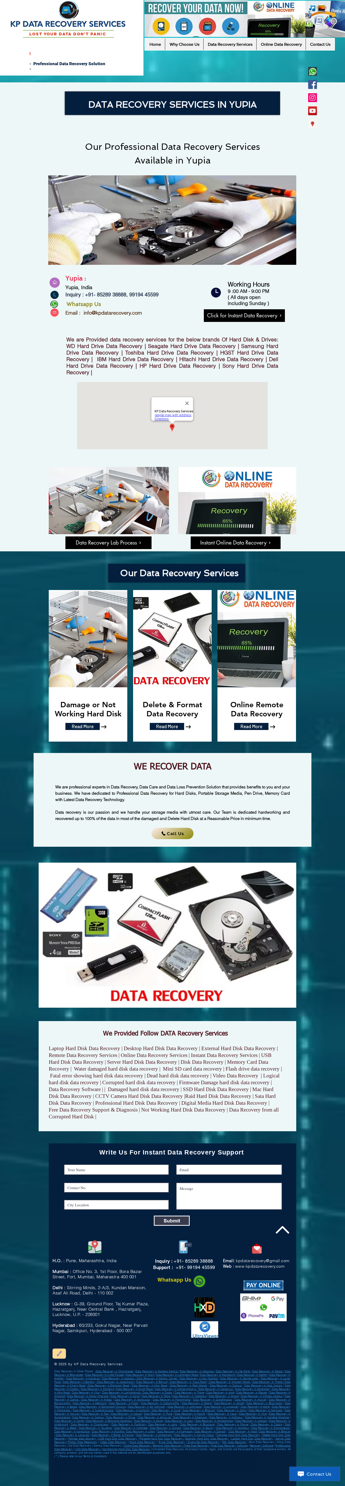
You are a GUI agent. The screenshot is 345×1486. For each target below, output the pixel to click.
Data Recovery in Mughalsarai (131, 1464)
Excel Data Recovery (172, 1442)
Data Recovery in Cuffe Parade (104, 1375)
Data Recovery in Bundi (141, 1470)
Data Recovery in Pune (158, 1414)
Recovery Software (261, 1445)
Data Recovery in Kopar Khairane (88, 1396)
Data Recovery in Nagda (71, 1474)
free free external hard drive (170, 1475)
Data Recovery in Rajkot (197, 1403)
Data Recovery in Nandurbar (218, 1462)
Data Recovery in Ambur (130, 1460)
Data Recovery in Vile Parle (233, 1371)
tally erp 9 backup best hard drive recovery (82, 1477)
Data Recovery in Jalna (162, 1424)
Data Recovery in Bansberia (229, 1468)
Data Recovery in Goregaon (252, 1389)
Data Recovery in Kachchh (133, 1410)
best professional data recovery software (74, 1481)
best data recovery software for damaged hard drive (198, 1475)
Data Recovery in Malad (267, 1371)
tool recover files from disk (114, 1479)
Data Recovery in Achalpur (68, 1462)
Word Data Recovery (142, 1442)
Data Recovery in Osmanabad (124, 1462)
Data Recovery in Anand (224, 1396)
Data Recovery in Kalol (221, 1460)
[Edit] (59, 1354)
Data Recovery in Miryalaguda (72, 1470)
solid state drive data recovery (157, 1483)
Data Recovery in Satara (266, 1424)
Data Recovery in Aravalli (250, 1399)
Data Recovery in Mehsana (90, 1403)
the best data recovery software (187, 1481)
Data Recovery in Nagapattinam (215, 1470)
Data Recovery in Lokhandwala (121, 1392)
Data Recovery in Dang (231, 1410)
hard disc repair (86, 1479)
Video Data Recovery (113, 1442)
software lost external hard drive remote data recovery (207, 1479)
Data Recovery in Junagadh (221, 1406)
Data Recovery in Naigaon (118, 1378)
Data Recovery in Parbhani (128, 1424)
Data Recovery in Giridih (147, 1460)
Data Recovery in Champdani (164, 1462)
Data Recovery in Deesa (183, 1462)
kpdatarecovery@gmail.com (262, 1260)
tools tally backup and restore (88, 1475)
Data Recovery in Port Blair (66, 1466)
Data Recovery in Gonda (184, 1460)
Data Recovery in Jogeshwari (115, 1382)
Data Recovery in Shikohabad (124, 1466)
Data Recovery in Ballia (211, 1468)
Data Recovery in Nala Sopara (263, 1385)
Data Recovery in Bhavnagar (264, 1403)
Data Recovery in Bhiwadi (194, 1468)
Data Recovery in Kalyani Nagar (194, 1435)
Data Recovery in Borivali (151, 1382)
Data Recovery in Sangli (69, 1421)
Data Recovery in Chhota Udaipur (262, 1396)
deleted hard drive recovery (209, 1481)
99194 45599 (143, 295)
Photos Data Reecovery (82, 1442)
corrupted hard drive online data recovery (88, 1483)
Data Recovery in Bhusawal (197, 1424)
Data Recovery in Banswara (90, 1474)
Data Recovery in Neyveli (69, 1468)
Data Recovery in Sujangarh (145, 1472)
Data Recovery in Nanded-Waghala (267, 1417)
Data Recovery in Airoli (220, 1392)
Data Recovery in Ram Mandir (188, 1385)
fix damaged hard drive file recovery (175, 1479)
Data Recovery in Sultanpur (85, 1466)
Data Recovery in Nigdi (243, 1431)
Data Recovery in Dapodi (210, 1431)
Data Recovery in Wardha (218, 1466)
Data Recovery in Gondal (86, 1462)
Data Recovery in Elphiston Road (108, 1385)
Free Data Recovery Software (229, 1445)
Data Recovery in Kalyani (224, 1472)
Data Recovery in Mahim (252, 1375)
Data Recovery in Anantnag (151, 1464)
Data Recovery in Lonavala (72, 1435)
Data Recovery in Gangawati (123, 1468)
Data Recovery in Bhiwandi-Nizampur (109, 1421)
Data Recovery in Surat (166, 1410)
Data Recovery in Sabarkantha (160, 1403)
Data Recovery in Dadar (157, 1392)
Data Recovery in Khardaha (232, 1464)
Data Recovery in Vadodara (189, 1396)
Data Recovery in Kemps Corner (157, 1378)
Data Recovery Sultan (141, 1468)
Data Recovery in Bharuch (199, 1410)
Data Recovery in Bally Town (203, 1460)
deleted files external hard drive (151, 1479)
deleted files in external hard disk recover (125, 1475)
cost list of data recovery (113, 1481)
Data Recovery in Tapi (95, 1414)
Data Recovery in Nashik (190, 1414)
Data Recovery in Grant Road (134, 1389)
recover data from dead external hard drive (218, 1477)
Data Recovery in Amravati (154, 1417)
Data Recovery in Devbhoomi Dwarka (102, 1406)
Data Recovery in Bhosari (274, 1431)
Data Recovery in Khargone (200, 1466)
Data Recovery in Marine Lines (239, 1378)
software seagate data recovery (113, 1483)
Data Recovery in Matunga (197, 1371)
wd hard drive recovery (138, 1477)
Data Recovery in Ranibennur (237, 1466)
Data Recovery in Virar (86, 1392)
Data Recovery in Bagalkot (104, 1462)
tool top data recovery (132, 1483)
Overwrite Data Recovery (203, 1442)
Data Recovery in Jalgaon (251, 1421)
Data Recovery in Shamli (162, 1466)
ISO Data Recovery (88, 1449)
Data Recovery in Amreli (86, 1468)
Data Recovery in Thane (267, 1382)
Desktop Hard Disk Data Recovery (207, 1438)
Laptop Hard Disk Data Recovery (252, 1438)
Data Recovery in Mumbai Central (157, 1371)
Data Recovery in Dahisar (226, 1385)
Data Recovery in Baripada (111, 1464)
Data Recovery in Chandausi (166, 1460)
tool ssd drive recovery (105, 1477)
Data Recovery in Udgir (109, 1470)
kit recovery (235, 1475)
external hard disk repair (227, 1481)
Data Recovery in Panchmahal (172, 1399)
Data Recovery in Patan (123, 1403)
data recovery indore (233, 1479)
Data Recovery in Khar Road (149, 1385)
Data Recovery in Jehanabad (159, 1470)
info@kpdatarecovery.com (113, 313)
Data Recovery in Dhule (120, 1417)
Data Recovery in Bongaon (187, 1464)
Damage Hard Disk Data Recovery (238, 1435)
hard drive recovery (223, 1475)
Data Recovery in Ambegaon (154, 1435)
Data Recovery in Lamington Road (177, 1375)
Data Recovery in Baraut (92, 1470)
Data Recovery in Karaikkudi (180, 1466)
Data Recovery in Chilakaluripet (186, 1472)
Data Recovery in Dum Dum (78, 1460)
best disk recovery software (177, 1483)
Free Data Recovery (197, 1445)
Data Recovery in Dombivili (97, 1389)
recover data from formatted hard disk (162, 1481)
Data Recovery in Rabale (251, 1392)
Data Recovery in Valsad (113, 1460)
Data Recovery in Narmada (265, 1410)
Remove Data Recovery (168, 1445)
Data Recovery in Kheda (96, 1399)
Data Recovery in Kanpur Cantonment (209, 1464)
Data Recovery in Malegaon (190, 1417)
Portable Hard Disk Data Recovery (161, 1438)
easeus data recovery (96, 1481)
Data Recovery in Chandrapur (90, 1424)
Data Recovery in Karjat (124, 1396)
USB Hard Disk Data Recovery (117, 1438)
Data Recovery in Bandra (78, 1382)
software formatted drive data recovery (135, 1481)
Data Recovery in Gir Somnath (146, 1406)
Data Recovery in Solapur (88, 1417)
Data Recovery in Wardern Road (229, 1382)
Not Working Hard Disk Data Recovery (126, 1449)
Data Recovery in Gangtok (242, 1472)
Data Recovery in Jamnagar (184, 1406)
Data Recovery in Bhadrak (104, 1466)
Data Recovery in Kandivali (83, 1378)
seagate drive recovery (122, 1477)
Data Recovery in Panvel (232, 1424)
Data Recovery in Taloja (156, 1396)
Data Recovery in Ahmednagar (214, 1421)
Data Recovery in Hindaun (157, 1468)
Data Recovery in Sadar (196, 1470)
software (70, 1483)
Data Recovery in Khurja (200, 1462)
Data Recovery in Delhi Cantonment (71, 1464)
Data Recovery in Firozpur (92, 1464)
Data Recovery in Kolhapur (226, 1417)
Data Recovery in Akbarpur (145, 1462)
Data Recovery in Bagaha (237, 1460)
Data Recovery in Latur (179, 1421)
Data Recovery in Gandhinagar (212, 1399)
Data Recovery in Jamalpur (176, 1468)
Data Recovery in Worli (140, 1375)
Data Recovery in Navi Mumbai (199, 1378)
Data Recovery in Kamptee (130, 1428)
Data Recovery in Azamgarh (238, 1462)
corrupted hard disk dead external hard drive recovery (185, 1477)
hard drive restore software (156, 1477)
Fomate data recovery (82, 1438)
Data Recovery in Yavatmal (95, 1428)
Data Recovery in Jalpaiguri (144, 1466)
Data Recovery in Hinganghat (125, 1472)
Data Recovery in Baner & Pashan (112, 1435)
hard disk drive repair (243, 1481)
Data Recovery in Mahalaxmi (218, 1375)
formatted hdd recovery (242, 1477)
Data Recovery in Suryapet (104, 1468)
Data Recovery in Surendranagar (93, 1410)
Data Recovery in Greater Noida (103, 1472)
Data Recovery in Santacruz (216, 1389)
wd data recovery (105, 1475)
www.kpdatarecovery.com (260, 1266)
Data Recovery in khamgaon (175, 1431)
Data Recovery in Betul (124, 1470)
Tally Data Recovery (234, 1442)
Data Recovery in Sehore (169, 1464)
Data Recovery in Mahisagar (132, 1399)
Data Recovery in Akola (148, 1421)
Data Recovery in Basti (95, 1460)
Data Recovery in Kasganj (206, 1472)
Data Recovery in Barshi (198, 1428)
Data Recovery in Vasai (222, 1414)
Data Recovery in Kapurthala (109, 1474)
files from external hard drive (149, 1475)
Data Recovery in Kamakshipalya (176, 1389)
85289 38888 (111, 295)
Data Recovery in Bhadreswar (166, 1472)
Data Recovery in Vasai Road (188, 1382)
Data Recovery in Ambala (178, 1470)
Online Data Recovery (138, 1445)
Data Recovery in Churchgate (114, 1371)
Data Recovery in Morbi (255, 1406)
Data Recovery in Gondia (165, 1428)
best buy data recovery (132, 1479)
